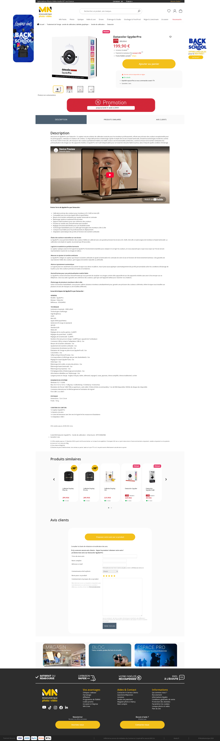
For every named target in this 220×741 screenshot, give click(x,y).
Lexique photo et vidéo (161, 706)
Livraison (120, 697)
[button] (108, 508)
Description (61, 119)
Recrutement (157, 695)
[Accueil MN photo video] (48, 12)
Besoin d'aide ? (176, 1)
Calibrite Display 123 (109, 489)
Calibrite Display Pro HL (89, 489)
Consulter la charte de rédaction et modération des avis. (89, 546)
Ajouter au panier (149, 63)
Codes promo (88, 701)
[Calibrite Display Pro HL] (89, 476)
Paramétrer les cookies (161, 704)
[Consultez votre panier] (180, 11)
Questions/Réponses (125, 695)
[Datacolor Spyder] (131, 476)
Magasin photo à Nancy (126, 701)
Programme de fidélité (91, 699)
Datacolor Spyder (131, 488)
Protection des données (161, 701)
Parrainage (87, 695)
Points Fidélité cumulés (123, 56)
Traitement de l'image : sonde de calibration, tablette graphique (67, 24)
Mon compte (122, 704)
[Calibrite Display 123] (110, 476)
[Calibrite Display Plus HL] (68, 476)
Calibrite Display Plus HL (68, 489)
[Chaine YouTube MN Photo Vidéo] (44, 707)
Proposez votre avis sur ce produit (110, 537)
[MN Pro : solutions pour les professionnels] (156, 655)
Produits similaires (112, 119)
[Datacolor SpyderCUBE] (152, 476)
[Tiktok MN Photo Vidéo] (49, 708)
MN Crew (86, 706)
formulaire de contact (94, 587)
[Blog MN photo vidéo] (110, 655)
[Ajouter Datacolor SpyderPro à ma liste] (170, 37)
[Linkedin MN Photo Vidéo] (66, 707)
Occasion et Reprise (90, 704)
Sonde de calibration (98, 24)
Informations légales (160, 697)
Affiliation (86, 697)
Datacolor (110, 24)
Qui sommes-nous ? (159, 692)
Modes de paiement (125, 699)
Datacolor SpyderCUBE (150, 489)
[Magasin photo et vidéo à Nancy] (64, 655)
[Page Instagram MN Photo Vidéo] (55, 708)
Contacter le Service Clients (127, 692)
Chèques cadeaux (89, 692)
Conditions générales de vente (163, 699)
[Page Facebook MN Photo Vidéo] (61, 708)
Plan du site (156, 708)
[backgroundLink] (18, 370)
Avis (161, 119)
